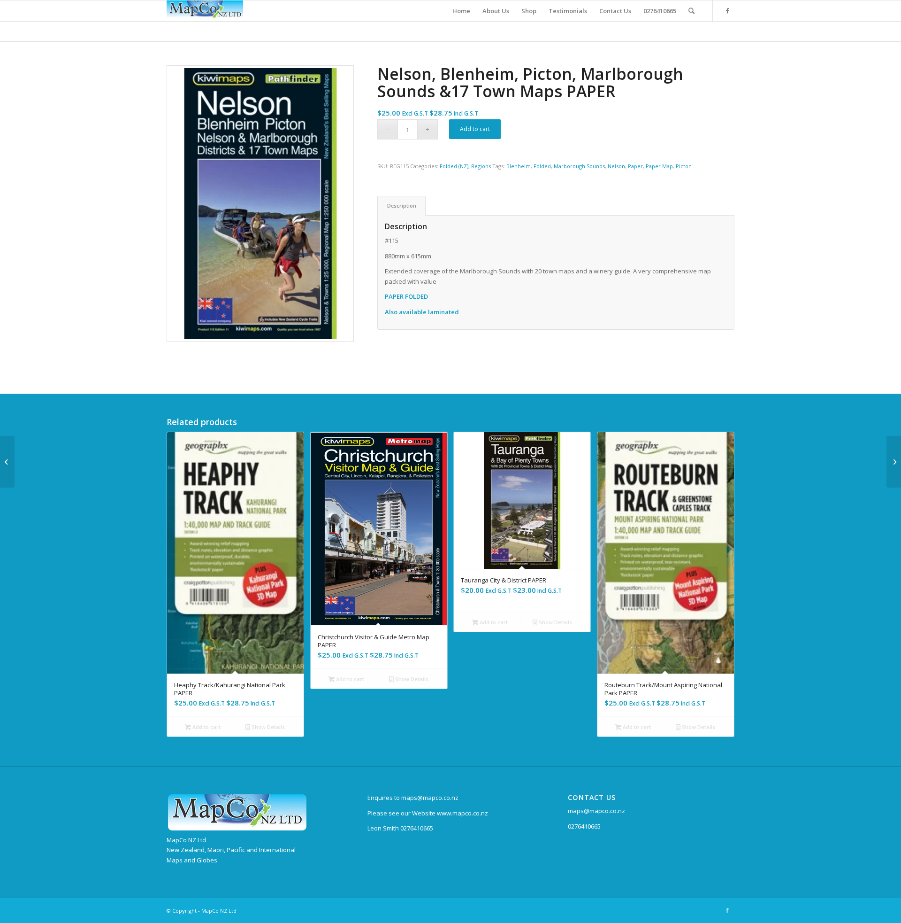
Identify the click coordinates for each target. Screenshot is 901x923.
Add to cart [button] (206, 726)
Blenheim (518, 166)
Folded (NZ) (454, 166)
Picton (684, 166)
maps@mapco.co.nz (596, 811)
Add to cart (475, 129)
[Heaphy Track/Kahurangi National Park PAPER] (893, 462)
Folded (542, 166)
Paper (635, 166)
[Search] (691, 10)
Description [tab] (401, 205)
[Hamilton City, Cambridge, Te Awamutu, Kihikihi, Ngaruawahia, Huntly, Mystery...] (7, 462)
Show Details (267, 726)
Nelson (616, 166)
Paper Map (659, 166)
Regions (481, 166)
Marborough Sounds (579, 166)
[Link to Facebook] (727, 10)
